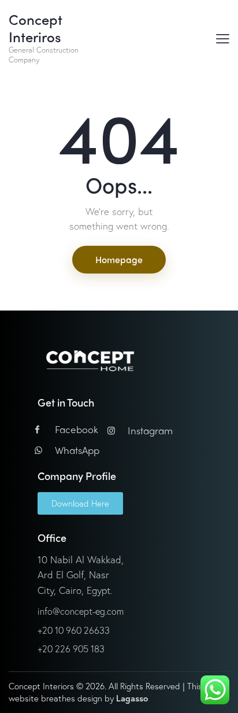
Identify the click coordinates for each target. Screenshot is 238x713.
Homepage (119, 259)
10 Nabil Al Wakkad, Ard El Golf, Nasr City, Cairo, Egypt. (81, 575)
